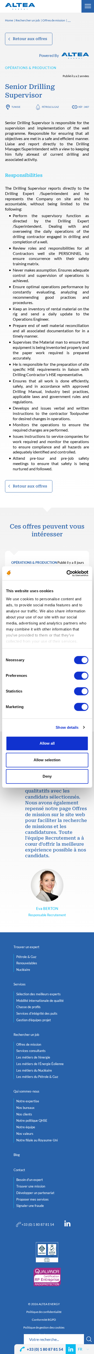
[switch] (81, 676)
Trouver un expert (26, 947)
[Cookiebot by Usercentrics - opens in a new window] (67, 573)
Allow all (47, 743)
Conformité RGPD (44, 1319)
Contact (19, 1170)
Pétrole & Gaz (50, 107)
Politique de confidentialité (43, 1311)
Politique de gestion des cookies (43, 1327)
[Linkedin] (67, 1224)
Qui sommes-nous (26, 1091)
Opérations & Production (30, 68)
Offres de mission (53, 20)
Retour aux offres (30, 39)
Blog (17, 1155)
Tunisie (16, 107)
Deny (47, 776)
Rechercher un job (28, 20)
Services (20, 984)
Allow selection (47, 760)
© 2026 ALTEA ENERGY (44, 1304)
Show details (67, 727)
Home (9, 20)
